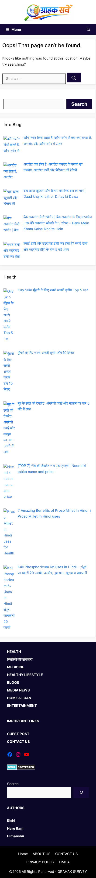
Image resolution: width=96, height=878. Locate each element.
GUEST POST (18, 734)
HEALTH (14, 651)
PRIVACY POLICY (40, 862)
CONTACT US (18, 741)
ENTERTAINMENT (22, 705)
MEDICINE (15, 667)
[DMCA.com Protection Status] (21, 768)
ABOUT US (42, 854)
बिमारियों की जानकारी (19, 659)
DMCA (64, 862)
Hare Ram (15, 828)
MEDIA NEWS (18, 690)
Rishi (11, 820)
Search (9, 96)
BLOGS (13, 682)
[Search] (74, 77)
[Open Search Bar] (88, 29)
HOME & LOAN (19, 698)
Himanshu (15, 836)
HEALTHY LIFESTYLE (25, 675)
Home (23, 854)
